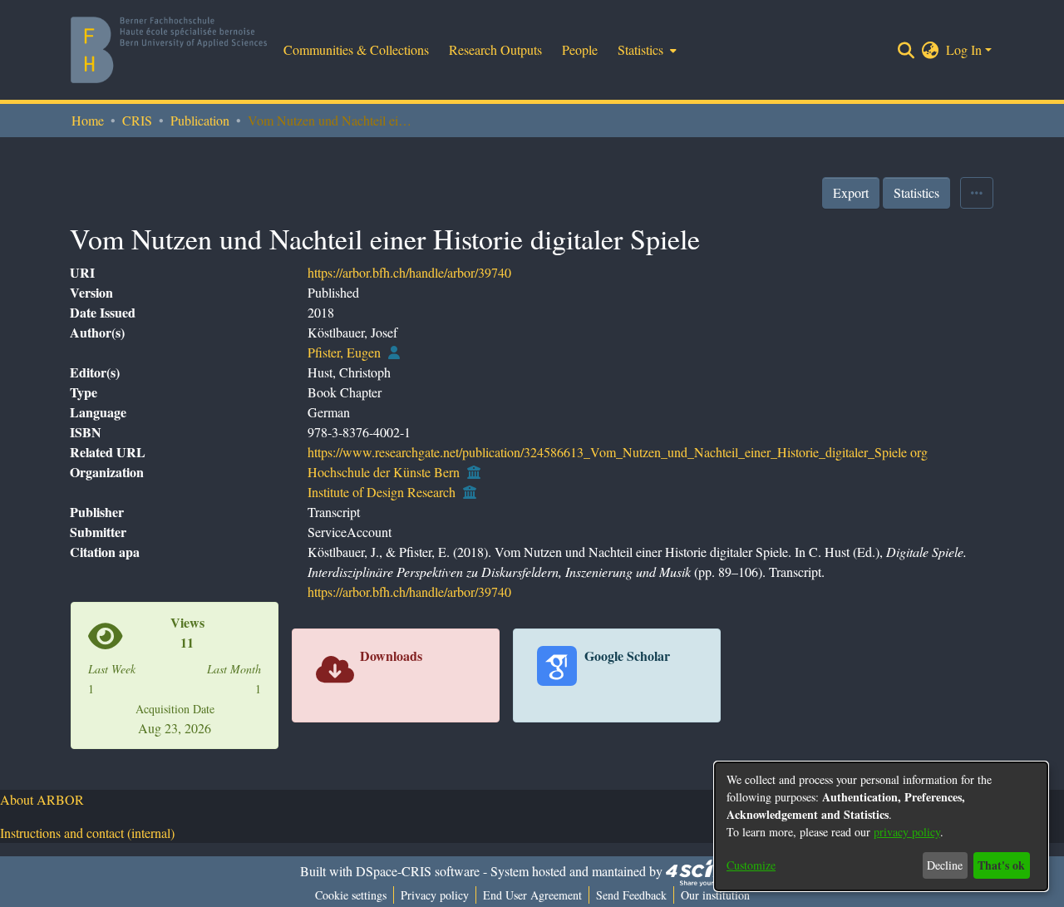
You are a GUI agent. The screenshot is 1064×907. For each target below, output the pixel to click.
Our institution (715, 895)
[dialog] (881, 826)
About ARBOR (42, 799)
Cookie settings (351, 895)
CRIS (137, 120)
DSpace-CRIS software (418, 871)
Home (87, 120)
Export (851, 192)
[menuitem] (645, 50)
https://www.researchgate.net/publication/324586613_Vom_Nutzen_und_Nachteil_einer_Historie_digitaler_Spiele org (618, 452)
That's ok (1001, 865)
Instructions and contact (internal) (87, 832)
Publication (199, 120)
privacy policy (907, 832)
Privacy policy (435, 895)
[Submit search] (906, 50)
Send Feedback (631, 895)
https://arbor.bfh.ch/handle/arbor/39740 (409, 272)
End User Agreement (532, 895)
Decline (945, 865)
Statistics (916, 192)
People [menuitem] (580, 49)
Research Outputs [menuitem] (495, 49)
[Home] (169, 50)
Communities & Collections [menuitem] (356, 49)
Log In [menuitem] (964, 49)
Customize (751, 865)
